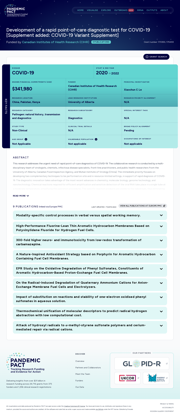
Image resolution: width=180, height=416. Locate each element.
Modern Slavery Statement (162, 411)
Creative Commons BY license (74, 406)
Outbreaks (123, 10)
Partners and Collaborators (88, 367)
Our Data (79, 387)
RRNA (140, 10)
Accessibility (168, 408)
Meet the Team (82, 374)
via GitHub (99, 409)
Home (80, 10)
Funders (79, 380)
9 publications (101, 42)
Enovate (130, 409)
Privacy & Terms (167, 404)
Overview (79, 361)
